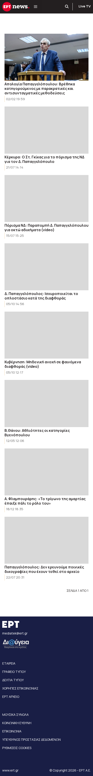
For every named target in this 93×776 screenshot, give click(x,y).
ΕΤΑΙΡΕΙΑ (8, 663)
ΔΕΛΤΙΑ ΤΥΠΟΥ (13, 680)
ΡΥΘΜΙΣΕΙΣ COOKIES (16, 748)
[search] (67, 6)
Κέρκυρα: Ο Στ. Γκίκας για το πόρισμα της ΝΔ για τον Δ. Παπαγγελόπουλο (44, 159)
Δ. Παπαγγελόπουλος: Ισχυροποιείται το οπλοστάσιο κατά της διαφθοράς (41, 296)
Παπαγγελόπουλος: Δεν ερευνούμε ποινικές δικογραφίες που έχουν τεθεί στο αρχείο (44, 569)
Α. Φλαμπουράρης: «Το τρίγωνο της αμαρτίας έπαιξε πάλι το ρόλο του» (45, 501)
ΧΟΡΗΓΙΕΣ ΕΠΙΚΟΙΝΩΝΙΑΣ (20, 688)
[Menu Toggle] (35, 6)
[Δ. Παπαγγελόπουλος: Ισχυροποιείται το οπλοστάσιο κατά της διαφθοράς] (46, 266)
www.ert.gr (10, 770)
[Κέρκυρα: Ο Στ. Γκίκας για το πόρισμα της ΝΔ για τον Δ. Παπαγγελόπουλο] (46, 129)
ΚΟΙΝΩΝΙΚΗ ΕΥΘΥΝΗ (16, 723)
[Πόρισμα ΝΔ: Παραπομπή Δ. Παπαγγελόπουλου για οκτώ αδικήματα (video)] (46, 198)
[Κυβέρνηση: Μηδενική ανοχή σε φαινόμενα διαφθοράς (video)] (46, 335)
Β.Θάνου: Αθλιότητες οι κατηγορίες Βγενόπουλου (37, 432)
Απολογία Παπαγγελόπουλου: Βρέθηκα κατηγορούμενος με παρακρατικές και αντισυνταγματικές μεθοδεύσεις (40, 88)
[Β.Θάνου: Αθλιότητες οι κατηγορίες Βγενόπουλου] (46, 403)
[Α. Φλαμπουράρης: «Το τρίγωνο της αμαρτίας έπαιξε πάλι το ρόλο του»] (46, 471)
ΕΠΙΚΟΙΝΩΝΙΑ (11, 731)
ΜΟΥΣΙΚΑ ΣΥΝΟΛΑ (15, 714)
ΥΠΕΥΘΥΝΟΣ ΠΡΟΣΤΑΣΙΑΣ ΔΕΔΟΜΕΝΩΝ (31, 739)
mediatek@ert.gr (15, 633)
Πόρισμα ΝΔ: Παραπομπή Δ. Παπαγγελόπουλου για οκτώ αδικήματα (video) (46, 227)
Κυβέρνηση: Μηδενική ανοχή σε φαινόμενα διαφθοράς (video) (43, 364)
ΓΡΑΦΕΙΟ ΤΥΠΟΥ (14, 672)
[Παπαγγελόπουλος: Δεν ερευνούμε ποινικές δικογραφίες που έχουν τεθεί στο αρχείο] (46, 540)
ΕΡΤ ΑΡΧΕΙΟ (10, 696)
